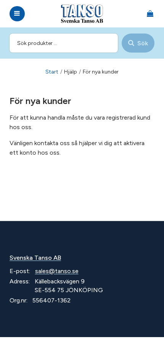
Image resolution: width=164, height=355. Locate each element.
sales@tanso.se (57, 271)
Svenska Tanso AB (35, 257)
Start (51, 72)
